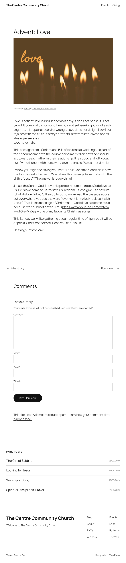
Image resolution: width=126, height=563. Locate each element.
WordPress (114, 555)
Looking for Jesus (18, 470)
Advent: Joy (17, 268)
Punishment (108, 268)
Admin (27, 108)
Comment (19, 314)
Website (17, 381)
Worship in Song (17, 480)
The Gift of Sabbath (19, 460)
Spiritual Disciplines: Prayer (25, 490)
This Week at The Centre (44, 108)
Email (17, 367)
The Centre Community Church (28, 5)
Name (17, 352)
